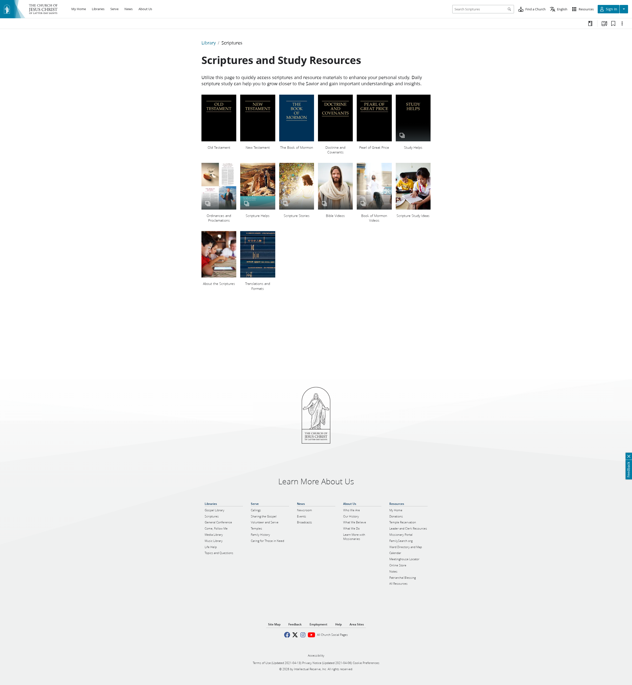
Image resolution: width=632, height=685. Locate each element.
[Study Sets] (604, 23)
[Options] (622, 23)
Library (208, 43)
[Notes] (590, 23)
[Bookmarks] (613, 23)
